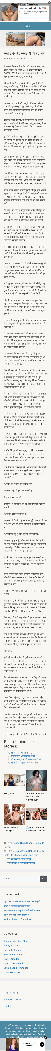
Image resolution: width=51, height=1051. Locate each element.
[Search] (43, 879)
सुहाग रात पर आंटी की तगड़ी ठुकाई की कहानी (22, 901)
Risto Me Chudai (12, 855)
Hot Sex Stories (36, 851)
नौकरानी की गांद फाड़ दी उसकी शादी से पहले (22, 910)
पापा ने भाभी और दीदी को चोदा (23, 756)
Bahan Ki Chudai (12, 950)
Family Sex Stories (17, 851)
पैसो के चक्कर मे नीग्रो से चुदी (19, 859)
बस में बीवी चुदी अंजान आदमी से (16, 915)
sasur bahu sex (30, 855)
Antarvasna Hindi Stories (20, 843)
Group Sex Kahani (13, 963)
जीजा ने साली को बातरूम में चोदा (17, 906)
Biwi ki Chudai (11, 959)
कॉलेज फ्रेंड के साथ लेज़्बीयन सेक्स (21, 863)
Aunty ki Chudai (12, 945)
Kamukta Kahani (12, 972)
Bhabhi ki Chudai (13, 954)
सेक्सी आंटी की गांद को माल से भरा (17, 919)
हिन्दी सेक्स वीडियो (11, 992)
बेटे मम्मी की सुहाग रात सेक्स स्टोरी (24, 762)
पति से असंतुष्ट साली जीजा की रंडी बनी (26, 759)
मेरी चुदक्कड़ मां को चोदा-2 (21, 752)
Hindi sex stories (12, 999)
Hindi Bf (8, 1006)
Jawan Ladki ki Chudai (16, 968)
